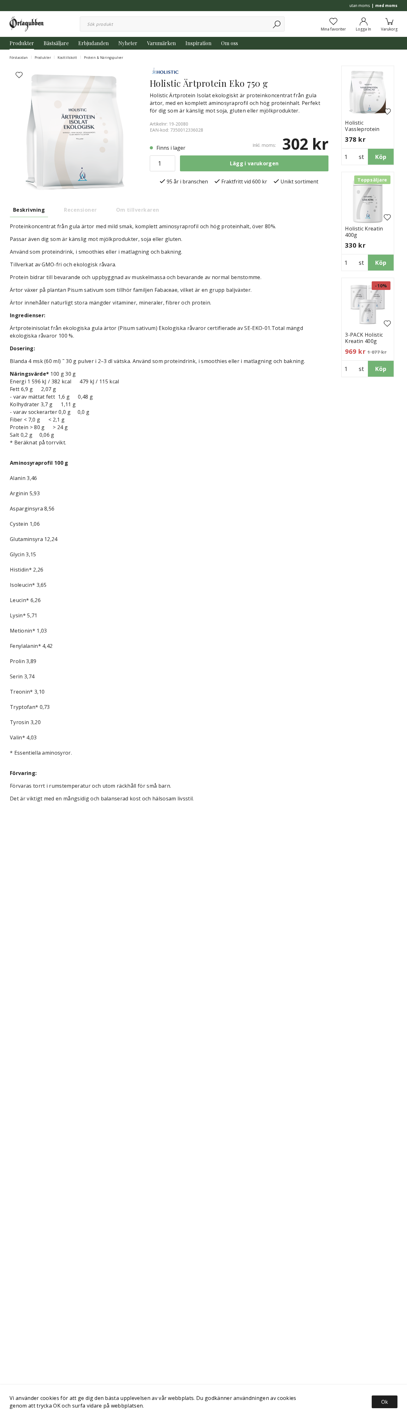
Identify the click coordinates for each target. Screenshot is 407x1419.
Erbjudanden (93, 43)
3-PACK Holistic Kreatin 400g (364, 338)
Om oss (229, 43)
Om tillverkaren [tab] (137, 209)
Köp (380, 157)
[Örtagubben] (27, 23)
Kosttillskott (67, 57)
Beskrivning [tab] (29, 209)
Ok (384, 1401)
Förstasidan (19, 57)
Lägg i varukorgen (254, 163)
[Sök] (277, 24)
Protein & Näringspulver (103, 57)
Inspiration (198, 43)
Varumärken (161, 43)
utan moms (359, 5)
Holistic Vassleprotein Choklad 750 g (362, 129)
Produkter (22, 43)
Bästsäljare (56, 43)
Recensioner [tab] (80, 209)
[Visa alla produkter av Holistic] (166, 70)
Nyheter (127, 43)
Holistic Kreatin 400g (364, 231)
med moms (386, 5)
